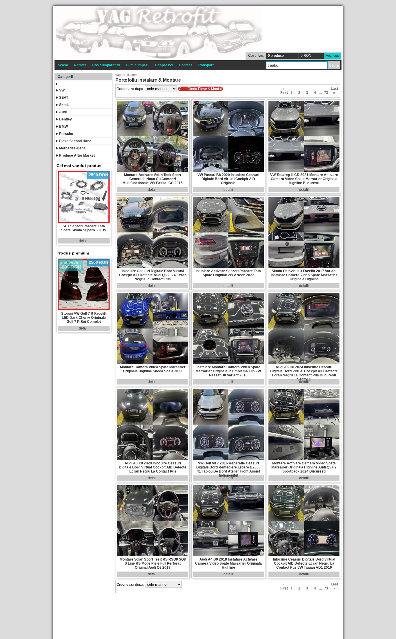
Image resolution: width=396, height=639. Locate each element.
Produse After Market (77, 155)
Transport (206, 65)
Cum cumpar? (137, 65)
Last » (334, 89)
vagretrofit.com (126, 74)
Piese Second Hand (75, 141)
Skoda (64, 105)
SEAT (63, 98)
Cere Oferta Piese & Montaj (200, 89)
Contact (185, 65)
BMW (63, 126)
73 (326, 93)
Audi (63, 112)
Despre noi (164, 65)
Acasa (62, 65)
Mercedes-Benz (72, 148)
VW (62, 90)
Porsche (66, 134)
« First (283, 89)
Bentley (65, 119)
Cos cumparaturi (106, 65)
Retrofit (80, 65)
